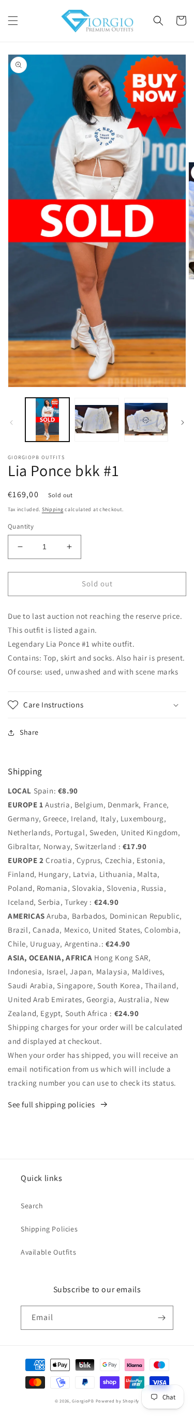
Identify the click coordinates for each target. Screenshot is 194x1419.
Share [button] (29, 732)
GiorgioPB (83, 1401)
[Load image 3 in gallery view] (146, 420)
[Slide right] (182, 422)
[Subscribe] (161, 1318)
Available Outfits (48, 1252)
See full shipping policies (51, 1104)
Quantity (21, 526)
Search (32, 1205)
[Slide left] (11, 422)
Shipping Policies (49, 1229)
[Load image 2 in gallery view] (96, 420)
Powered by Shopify (118, 1401)
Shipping (53, 509)
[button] (13, 20)
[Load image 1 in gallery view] (47, 420)
